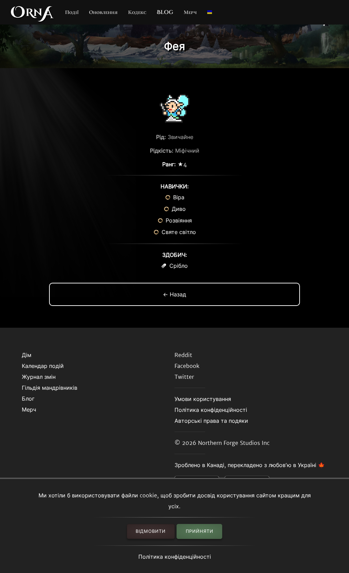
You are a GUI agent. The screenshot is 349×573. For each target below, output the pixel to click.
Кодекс (137, 12)
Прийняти (199, 531)
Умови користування (202, 399)
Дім (26, 355)
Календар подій (43, 365)
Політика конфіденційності (174, 556)
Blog (165, 12)
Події (72, 12)
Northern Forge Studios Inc (234, 442)
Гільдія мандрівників (49, 387)
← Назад (174, 294)
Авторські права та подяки (211, 420)
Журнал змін (39, 376)
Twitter (184, 376)
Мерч (190, 12)
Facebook (186, 365)
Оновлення (103, 12)
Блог (28, 398)
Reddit (183, 355)
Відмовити (151, 531)
